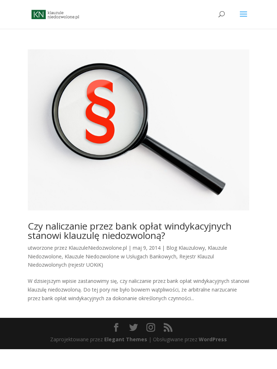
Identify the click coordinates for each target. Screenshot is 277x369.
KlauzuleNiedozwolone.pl (98, 247)
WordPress (213, 339)
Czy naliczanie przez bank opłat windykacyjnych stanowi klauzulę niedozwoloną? (130, 230)
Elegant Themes (125, 339)
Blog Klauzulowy (185, 247)
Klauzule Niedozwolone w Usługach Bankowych (120, 256)
